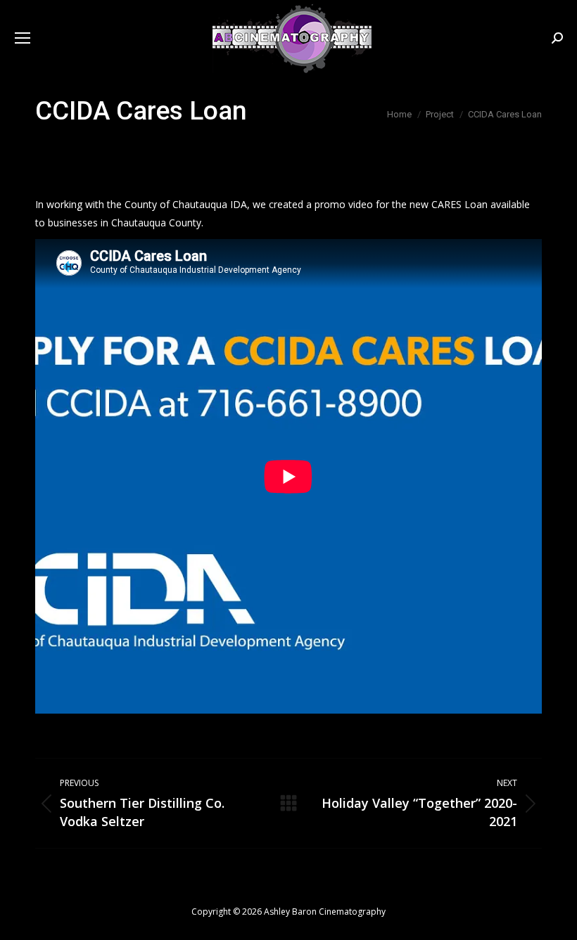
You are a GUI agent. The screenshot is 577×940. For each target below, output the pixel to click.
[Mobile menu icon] (22, 38)
